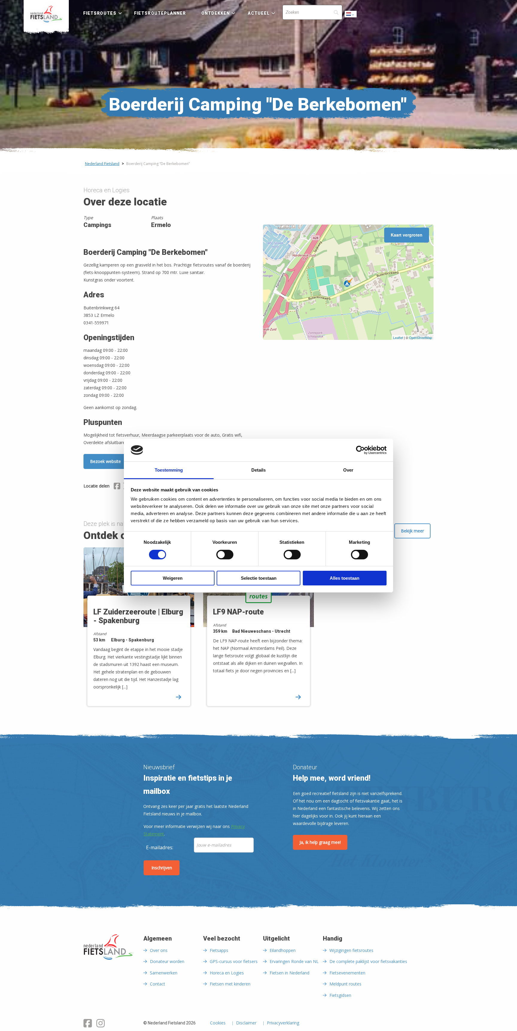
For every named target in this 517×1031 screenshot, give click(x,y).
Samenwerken (163, 973)
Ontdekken (215, 13)
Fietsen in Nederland (289, 973)
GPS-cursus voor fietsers (234, 961)
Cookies (218, 1023)
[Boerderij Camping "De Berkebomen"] (348, 282)
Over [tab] (348, 470)
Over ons (159, 950)
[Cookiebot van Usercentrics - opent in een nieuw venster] (360, 450)
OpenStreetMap (420, 337)
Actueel (259, 13)
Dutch (351, 15)
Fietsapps (219, 950)
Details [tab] (258, 470)
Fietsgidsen (340, 995)
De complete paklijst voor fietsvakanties (368, 961)
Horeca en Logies (227, 973)
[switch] (224, 557)
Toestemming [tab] (169, 470)
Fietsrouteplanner (160, 13)
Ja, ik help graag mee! (320, 842)
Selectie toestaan (258, 578)
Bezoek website (105, 461)
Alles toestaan (344, 578)
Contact (157, 984)
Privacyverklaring (283, 1023)
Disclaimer (246, 1023)
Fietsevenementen (347, 973)
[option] (139, 632)
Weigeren (173, 578)
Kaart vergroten (406, 235)
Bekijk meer (412, 531)
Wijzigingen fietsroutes (351, 950)
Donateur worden (167, 961)
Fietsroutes (99, 13)
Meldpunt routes (345, 984)
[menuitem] (46, 14)
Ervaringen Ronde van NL (294, 961)
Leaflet (398, 337)
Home (46, 14)
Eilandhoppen (283, 950)
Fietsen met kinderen (230, 984)
